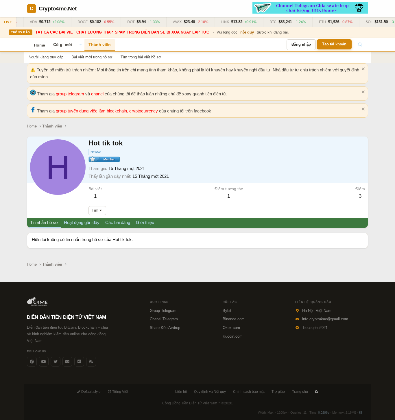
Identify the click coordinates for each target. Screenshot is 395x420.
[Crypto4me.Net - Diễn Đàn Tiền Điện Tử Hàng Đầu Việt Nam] (38, 304)
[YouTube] (44, 362)
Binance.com (234, 319)
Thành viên (99, 44)
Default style (90, 392)
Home (39, 45)
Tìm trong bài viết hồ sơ (141, 57)
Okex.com (231, 327)
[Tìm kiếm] (360, 45)
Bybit (227, 310)
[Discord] (79, 362)
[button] (80, 45)
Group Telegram (163, 310)
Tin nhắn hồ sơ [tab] (44, 222)
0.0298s (323, 412)
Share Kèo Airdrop (165, 327)
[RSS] (316, 391)
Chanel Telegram (164, 319)
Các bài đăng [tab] (117, 222)
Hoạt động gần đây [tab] (81, 222)
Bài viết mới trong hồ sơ (91, 57)
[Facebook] (32, 362)
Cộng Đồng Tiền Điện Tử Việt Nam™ (197, 403)
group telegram (70, 93)
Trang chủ (300, 392)
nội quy (247, 32)
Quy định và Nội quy (210, 392)
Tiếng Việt (119, 392)
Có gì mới (62, 44)
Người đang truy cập (46, 57)
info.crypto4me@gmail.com (325, 319)
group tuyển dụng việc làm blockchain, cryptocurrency (107, 110)
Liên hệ (181, 392)
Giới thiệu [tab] (145, 222)
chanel (98, 93)
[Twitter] (55, 362)
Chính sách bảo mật (249, 392)
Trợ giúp (278, 392)
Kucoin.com (233, 336)
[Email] (67, 362)
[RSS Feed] (91, 362)
